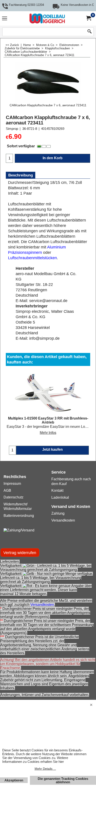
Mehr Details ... (45, 768)
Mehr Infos (48, 433)
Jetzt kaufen (52, 449)
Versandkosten (42, 605)
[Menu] (4, 19)
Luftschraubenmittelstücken (32, 258)
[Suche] (90, 31)
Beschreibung (20, 175)
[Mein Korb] (88, 18)
